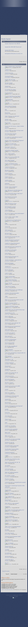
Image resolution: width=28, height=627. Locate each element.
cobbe (7, 417)
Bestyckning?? (8, 366)
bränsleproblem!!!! (9, 93)
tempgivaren (7, 369)
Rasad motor (7, 122)
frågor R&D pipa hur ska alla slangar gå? (13, 190)
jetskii (7, 294)
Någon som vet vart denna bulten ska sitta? (14, 299)
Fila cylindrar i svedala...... (10, 475)
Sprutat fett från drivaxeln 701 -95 (12, 236)
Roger (7, 214)
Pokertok (7, 110)
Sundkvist (7, 194)
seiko (6, 171)
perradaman (8, 440)
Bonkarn (7, 90)
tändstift (6, 409)
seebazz (7, 367)
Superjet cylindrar (8, 173)
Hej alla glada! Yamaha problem (12, 449)
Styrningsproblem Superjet (10, 133)
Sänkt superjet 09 (8, 230)
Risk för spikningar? (9, 269)
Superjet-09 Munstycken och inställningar (14, 289)
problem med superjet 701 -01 (11, 372)
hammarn (7, 70)
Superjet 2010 (8, 490)
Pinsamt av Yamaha (9, 479)
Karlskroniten (11, 350)
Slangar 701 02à (8, 283)
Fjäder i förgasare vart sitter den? (12, 116)
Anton (7, 400)
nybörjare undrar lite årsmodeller (12, 293)
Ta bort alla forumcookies (9, 589)
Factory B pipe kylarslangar (11, 279)
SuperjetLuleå (8, 433)
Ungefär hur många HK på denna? (12, 243)
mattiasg (7, 560)
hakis (10, 507)
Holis (6, 463)
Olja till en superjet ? (9, 382)
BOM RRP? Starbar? (9, 493)
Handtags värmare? (9, 513)
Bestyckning (7, 112)
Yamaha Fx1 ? (8, 266)
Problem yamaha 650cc (10, 276)
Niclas (7, 393)
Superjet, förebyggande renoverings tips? (14, 406)
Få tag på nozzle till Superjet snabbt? (13, 536)
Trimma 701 (7, 226)
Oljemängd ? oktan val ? (10, 147)
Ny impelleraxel (8, 553)
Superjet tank (8, 86)
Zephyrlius (7, 261)
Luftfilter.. (7, 455)
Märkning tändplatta (9, 263)
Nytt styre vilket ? (8, 233)
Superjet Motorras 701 (10, 313)
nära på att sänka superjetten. (11, 429)
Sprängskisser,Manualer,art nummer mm (13, 53)
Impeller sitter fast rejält (10, 79)
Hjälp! (6, 223)
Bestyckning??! (8, 500)
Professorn (7, 370)
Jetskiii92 (10, 97)
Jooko (7, 174)
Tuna (6, 473)
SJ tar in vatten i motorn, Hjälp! (11, 216)
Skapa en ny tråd (5, 58)
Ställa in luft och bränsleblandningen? (13, 526)
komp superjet (8, 253)
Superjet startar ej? (9, 546)
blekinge (7, 168)
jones (6, 483)
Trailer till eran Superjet (10, 286)
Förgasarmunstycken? (10, 452)
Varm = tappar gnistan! (10, 153)
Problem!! (7, 200)
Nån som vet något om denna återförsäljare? (14, 213)
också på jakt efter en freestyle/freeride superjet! (15, 482)
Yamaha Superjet (6, 39)
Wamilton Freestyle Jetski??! (11, 303)
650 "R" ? (7, 563)
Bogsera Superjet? (9, 349)
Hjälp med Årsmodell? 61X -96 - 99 (12, 462)
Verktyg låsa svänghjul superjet (11, 150)
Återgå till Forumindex (6, 571)
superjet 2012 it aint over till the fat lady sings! (15, 309)
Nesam (10, 67)
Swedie (7, 254)
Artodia (16, 596)
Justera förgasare (9, 210)
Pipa (6, 109)
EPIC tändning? (8, 356)
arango (10, 141)
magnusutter (8, 330)
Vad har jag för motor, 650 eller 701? (13, 323)
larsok (7, 128)
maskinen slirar (8, 69)
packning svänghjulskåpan (10, 339)
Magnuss (7, 287)
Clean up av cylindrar (9, 392)
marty (10, 151)
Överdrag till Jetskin (9, 76)
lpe (6, 347)
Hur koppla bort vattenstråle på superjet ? (14, 137)
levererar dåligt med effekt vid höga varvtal (14, 130)
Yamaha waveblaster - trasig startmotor (13, 259)
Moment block (8, 402)
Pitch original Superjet (9, 160)
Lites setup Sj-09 (8, 415)
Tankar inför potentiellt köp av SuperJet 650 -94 (15, 352)
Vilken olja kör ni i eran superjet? (12, 503)
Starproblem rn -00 (9, 359)
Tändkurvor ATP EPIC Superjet (11, 306)
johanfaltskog (8, 77)
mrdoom (7, 234)
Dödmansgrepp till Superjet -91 (11, 256)
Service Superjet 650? (9, 342)
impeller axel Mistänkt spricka (11, 163)
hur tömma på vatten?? (10, 333)
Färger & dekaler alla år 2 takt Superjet (13, 66)
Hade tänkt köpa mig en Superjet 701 (13, 246)
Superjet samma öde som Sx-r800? (12, 386)
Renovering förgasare (9, 379)
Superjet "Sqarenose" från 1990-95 (12, 43)
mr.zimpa (7, 377)
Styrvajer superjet (8, 83)
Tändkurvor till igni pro (9, 167)
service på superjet (9, 469)
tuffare (7, 184)
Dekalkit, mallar (8, 119)
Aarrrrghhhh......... (9, 465)
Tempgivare (7, 506)
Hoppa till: (7, 574)
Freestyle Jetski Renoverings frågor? (13, 96)
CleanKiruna (8, 514)
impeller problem (8, 180)
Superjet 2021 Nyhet (9, 50)
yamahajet (7, 107)
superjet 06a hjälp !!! (9, 559)
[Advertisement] (14, 21)
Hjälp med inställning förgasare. (11, 472)
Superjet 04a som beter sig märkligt (12, 439)
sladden (7, 251)
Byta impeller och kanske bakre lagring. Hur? (14, 510)
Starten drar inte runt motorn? (11, 519)
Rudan (10, 304)
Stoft (6, 237)
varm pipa (7, 102)
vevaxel (6, 389)
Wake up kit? (7, 432)
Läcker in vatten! (8, 273)
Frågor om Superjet (9, 543)
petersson (7, 74)
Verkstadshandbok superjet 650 (11, 445)
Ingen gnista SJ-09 (9, 329)
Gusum (10, 221)
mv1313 (10, 164)
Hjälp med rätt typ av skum (10, 203)
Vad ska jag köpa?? (9, 556)
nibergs (7, 257)
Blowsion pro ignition (9, 170)
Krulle (7, 154)
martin (10, 517)
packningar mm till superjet (10, 250)
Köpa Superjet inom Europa (11, 196)
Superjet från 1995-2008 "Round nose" (13, 46)
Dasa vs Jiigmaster (9, 316)
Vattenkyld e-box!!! (9, 539)
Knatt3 (7, 84)
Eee (6, 407)
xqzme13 (7, 231)
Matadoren (7, 450)
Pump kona (7, 412)
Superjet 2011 (8, 399)
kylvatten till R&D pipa (9, 516)
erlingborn (7, 131)
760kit (6, 296)
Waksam (7, 547)
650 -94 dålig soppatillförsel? (11, 346)
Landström (7, 138)
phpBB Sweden (15, 595)
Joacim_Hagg (8, 527)
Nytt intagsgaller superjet (10, 206)
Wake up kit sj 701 (9, 435)
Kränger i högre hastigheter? (11, 186)
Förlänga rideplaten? (9, 362)
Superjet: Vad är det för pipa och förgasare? (14, 140)
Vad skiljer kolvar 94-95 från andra (12, 459)
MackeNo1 (7, 241)
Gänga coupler (8, 419)
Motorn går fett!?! (8, 336)
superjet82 (7, 470)
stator (6, 422)
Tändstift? (7, 549)
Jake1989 (7, 244)
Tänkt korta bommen (9, 376)
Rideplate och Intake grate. (11, 143)
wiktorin (7, 87)
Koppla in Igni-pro (9, 177)
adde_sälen (7, 314)
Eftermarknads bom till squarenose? (12, 326)
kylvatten (7, 523)
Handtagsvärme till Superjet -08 (11, 396)
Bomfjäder (7, 529)
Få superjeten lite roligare (10, 89)
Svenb (7, 397)
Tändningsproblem (9, 99)
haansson (7, 120)
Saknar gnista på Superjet (10, 106)
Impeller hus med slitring (10, 425)
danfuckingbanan (8, 267)
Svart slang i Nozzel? (9, 533)
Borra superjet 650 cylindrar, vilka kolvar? (14, 193)
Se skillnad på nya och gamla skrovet (13, 220)
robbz (10, 80)
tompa (7, 317)
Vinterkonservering (9, 73)
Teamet (3, 589)
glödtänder (7, 183)
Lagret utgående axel (9, 496)
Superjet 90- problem (9, 319)
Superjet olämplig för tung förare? (12, 240)
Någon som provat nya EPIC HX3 (12, 157)
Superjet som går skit (9, 442)
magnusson (7, 476)
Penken (7, 310)
